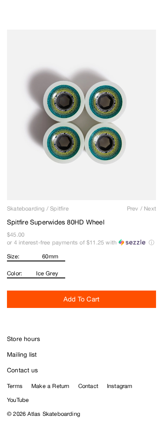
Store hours (23, 338)
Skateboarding (26, 208)
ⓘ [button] (151, 242)
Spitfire (59, 208)
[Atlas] (25, 15)
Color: (14, 273)
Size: (13, 256)
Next (150, 208)
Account (135, 17)
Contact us (22, 370)
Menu (152, 17)
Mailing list (22, 354)
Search (117, 17)
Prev (133, 208)
